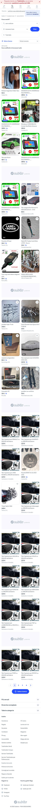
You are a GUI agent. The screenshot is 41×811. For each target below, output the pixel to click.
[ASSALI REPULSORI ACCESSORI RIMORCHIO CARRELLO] (30, 266)
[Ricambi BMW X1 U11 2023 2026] (30, 464)
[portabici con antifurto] (30, 381)
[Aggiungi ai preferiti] (17, 68)
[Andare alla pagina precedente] (10, 685)
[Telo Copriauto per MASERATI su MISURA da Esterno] (30, 431)
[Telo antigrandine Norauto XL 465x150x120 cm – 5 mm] (30, 199)
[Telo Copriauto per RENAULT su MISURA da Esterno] (11, 431)
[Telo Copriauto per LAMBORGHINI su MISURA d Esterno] (11, 614)
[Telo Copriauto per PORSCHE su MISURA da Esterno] (11, 581)
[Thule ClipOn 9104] (11, 497)
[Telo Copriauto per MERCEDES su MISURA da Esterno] (30, 581)
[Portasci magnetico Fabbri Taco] (11, 82)
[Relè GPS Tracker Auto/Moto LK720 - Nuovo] (30, 232)
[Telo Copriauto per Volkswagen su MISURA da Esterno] (30, 497)
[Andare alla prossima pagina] (31, 685)
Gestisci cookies (6, 742)
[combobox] (20, 23)
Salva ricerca (8, 41)
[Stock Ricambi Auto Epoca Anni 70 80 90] (30, 316)
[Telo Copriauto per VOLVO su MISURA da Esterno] (30, 547)
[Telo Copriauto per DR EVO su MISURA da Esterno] (30, 664)
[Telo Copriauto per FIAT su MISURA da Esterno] (30, 614)
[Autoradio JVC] (11, 381)
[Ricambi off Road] (11, 232)
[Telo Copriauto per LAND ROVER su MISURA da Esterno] (11, 464)
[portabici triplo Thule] (11, 316)
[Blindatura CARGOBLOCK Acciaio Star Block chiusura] (30, 115)
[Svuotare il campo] (37, 23)
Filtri (35, 29)
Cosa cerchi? (6, 19)
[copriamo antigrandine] (11, 349)
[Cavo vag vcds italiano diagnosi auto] (11, 266)
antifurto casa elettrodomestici (16, 11)
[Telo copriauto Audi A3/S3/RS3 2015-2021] (30, 349)
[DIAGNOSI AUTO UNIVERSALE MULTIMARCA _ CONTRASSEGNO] (30, 82)
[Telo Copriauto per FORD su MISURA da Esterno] (11, 664)
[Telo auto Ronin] (11, 149)
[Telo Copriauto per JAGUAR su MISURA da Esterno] (11, 547)
